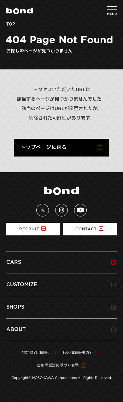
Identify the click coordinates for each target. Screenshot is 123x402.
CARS (13, 262)
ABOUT (16, 329)
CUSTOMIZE (21, 284)
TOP (10, 24)
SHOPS (15, 307)
